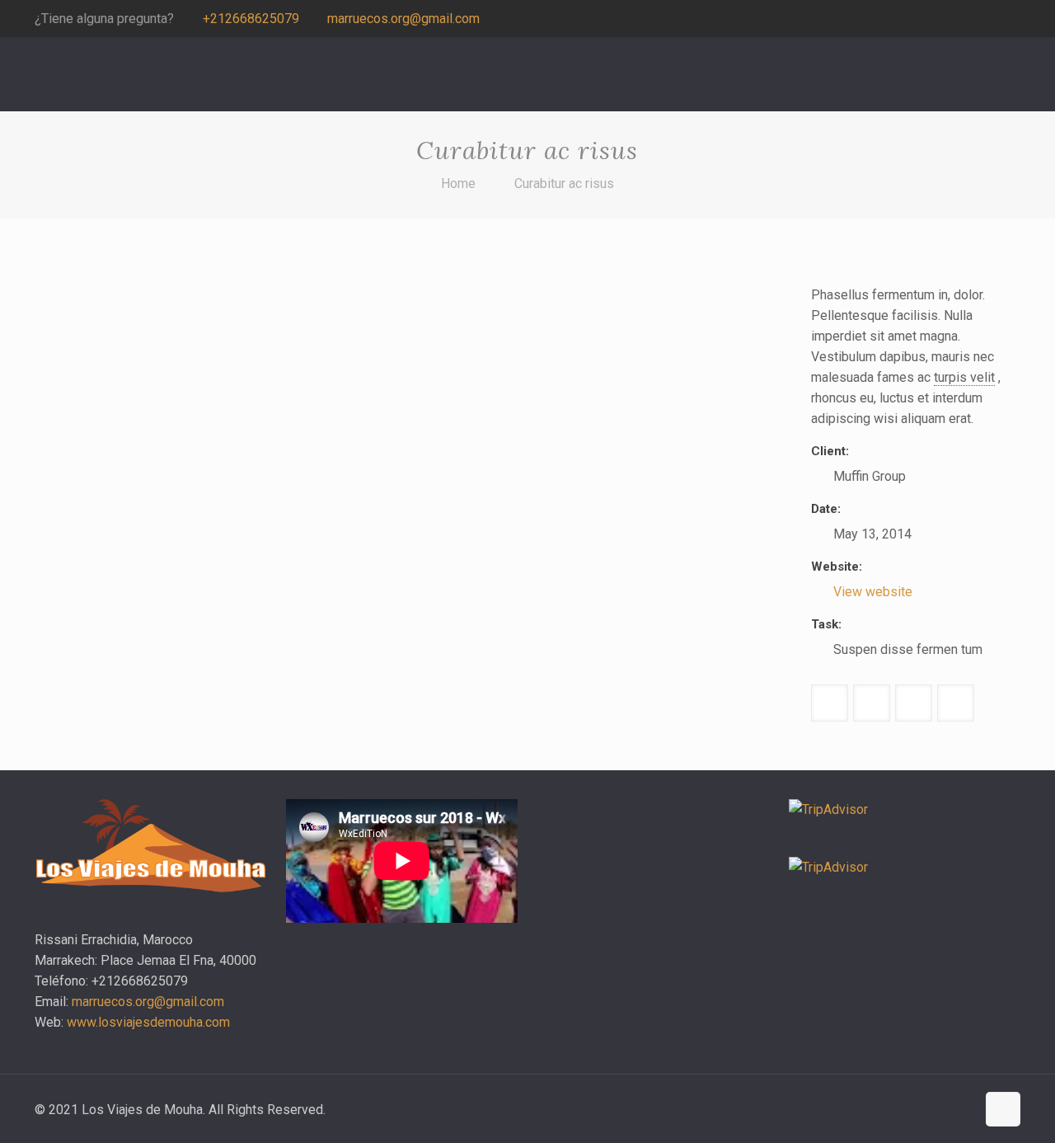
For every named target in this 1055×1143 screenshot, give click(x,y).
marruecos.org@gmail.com (403, 18)
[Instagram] (989, 19)
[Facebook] (967, 19)
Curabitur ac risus (564, 183)
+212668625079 (251, 18)
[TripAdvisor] (1011, 19)
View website (872, 592)
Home (458, 183)
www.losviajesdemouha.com (148, 1022)
